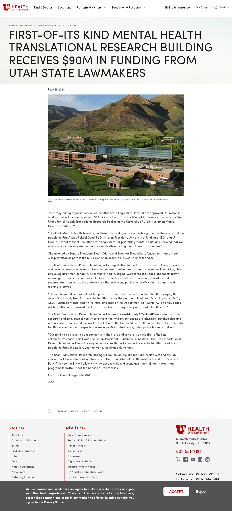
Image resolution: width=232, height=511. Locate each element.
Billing (15, 445)
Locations (64, 7)
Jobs (14, 456)
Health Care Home (20, 25)
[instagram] (207, 459)
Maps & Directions (23, 466)
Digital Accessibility (79, 461)
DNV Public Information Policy (85, 472)
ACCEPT (176, 491)
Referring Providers (23, 477)
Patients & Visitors (89, 7)
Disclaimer (74, 456)
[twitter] (178, 459)
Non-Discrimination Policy (83, 477)
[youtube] (193, 459)
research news (67, 411)
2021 (64, 25)
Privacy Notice (54, 502)
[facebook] (185, 459)
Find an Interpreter (23, 451)
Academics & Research (26, 440)
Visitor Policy (75, 451)
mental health (92, 411)
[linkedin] (200, 459)
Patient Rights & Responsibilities (87, 440)
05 (74, 25)
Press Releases (47, 25)
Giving (15, 461)
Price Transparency (79, 435)
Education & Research (127, 7)
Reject (201, 491)
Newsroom (18, 472)
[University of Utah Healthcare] (199, 429)
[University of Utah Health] (15, 7)
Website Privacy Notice (82, 466)
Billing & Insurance (177, 7)
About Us (17, 435)
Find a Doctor (43, 7)
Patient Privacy (77, 445)
